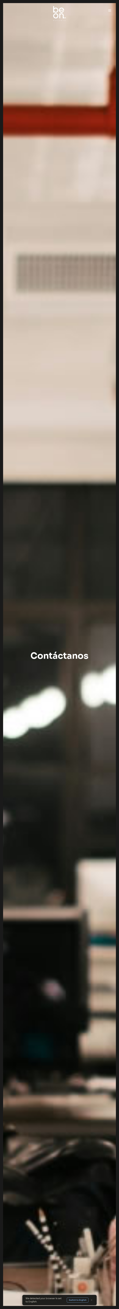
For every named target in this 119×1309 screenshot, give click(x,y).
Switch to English (77, 1300)
